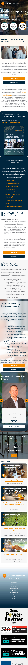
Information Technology (19, 535)
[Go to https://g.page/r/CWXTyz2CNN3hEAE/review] (16, 579)
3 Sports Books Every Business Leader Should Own (14, 529)
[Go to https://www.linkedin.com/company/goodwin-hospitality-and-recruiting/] (11, 579)
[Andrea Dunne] (15, 395)
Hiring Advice (14, 508)
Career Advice (9, 483)
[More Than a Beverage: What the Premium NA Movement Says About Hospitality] (14, 493)
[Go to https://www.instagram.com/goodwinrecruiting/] (9, 579)
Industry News (20, 559)
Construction (13, 533)
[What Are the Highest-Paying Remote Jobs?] (14, 470)
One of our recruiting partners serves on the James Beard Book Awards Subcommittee (14, 94)
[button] (14, 78)
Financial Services (20, 533)
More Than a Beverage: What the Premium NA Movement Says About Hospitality (14, 503)
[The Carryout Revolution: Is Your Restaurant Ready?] (14, 544)
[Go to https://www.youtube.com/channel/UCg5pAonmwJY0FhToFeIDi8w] (18, 579)
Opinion (20, 483)
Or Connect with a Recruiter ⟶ (14, 87)
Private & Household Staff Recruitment (13, 206)
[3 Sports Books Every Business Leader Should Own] (14, 519)
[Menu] (26, 3)
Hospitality (15, 483)
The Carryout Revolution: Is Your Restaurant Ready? (14, 555)
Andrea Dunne (15, 410)
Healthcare (5, 535)
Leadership (12, 509)
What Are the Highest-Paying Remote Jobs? (14, 480)
